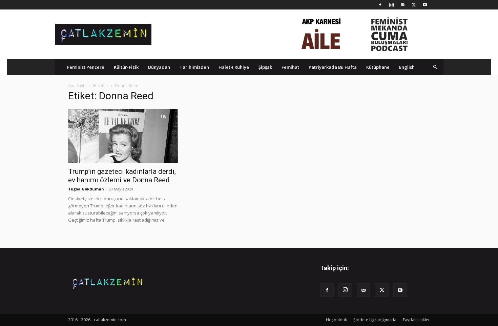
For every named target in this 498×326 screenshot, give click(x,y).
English (407, 67)
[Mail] (402, 4)
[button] (435, 67)
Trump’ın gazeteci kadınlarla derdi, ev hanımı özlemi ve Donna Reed (122, 175)
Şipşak (265, 67)
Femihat (290, 67)
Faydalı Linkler (416, 320)
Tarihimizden (194, 67)
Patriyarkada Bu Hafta (333, 67)
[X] (414, 4)
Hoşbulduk (336, 320)
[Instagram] (391, 4)
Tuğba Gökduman (86, 188)
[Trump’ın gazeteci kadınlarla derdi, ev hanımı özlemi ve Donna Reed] (123, 136)
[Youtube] (425, 4)
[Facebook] (380, 4)
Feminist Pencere (85, 67)
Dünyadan (159, 67)
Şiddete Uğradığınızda (374, 320)
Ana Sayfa (77, 85)
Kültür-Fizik (126, 67)
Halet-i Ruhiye (234, 67)
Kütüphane (378, 67)
